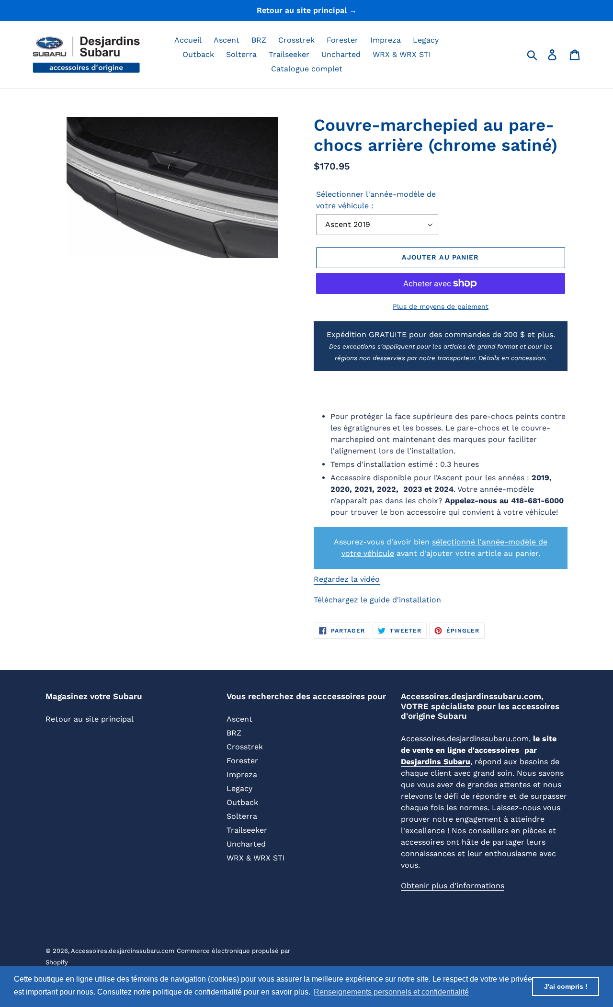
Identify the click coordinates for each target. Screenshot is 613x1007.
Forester (242, 760)
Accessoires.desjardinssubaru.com (122, 950)
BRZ (234, 732)
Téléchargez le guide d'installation (377, 599)
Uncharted (246, 844)
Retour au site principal (89, 719)
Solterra (242, 816)
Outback (242, 802)
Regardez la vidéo (347, 579)
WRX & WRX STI (256, 857)
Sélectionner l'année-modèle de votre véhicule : (376, 200)
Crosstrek (245, 746)
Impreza (242, 774)
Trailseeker (247, 830)
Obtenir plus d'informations (452, 885)
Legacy (239, 788)
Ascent (239, 719)
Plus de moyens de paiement (440, 306)
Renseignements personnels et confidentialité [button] (391, 992)
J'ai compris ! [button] (566, 986)
